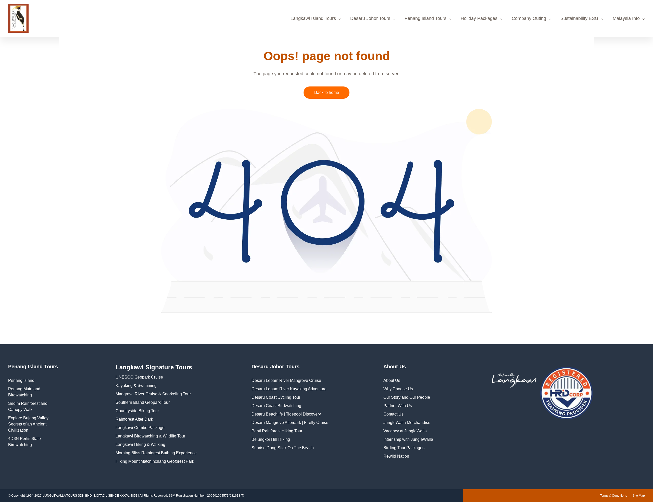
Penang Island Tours (425, 18)
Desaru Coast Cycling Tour (276, 397)
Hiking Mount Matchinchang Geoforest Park (155, 461)
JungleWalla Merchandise (406, 422)
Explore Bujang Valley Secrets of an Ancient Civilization (28, 424)
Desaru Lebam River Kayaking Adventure (289, 389)
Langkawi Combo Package (140, 427)
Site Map (639, 495)
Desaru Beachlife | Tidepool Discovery (286, 414)
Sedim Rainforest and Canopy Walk (27, 406)
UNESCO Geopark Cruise (139, 377)
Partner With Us (397, 406)
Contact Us (393, 414)
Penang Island (21, 380)
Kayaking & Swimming (136, 385)
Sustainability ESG (579, 18)
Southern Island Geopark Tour (143, 402)
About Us (391, 380)
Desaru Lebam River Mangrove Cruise (286, 380)
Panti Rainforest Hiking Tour (277, 431)
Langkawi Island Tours (313, 18)
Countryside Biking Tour (137, 411)
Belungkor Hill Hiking (271, 439)
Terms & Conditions (613, 495)
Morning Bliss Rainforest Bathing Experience (156, 453)
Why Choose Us (398, 389)
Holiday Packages (479, 18)
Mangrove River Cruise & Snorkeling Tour (153, 394)
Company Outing (529, 18)
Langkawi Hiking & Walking (140, 444)
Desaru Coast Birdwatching (276, 406)
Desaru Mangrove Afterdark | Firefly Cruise (290, 422)
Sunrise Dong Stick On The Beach (283, 448)
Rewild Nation (396, 456)
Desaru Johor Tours (370, 18)
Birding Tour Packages (403, 448)
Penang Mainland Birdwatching (24, 392)
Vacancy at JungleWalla (405, 431)
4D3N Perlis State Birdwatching (24, 441)
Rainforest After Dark (134, 419)
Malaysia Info (626, 18)
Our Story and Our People (406, 397)
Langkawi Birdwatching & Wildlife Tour (150, 436)
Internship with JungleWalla (408, 439)
